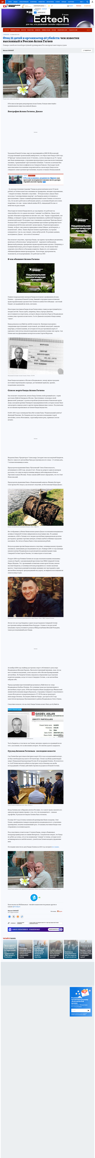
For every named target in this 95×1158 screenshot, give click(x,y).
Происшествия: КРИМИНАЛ (20, 923)
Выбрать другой (41, 12)
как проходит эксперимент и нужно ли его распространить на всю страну (42, 180)
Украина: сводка (46, 30)
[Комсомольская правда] (11, 5)
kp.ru (60, 911)
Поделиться (87, 50)
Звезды (64, 2)
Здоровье (71, 2)
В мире (58, 2)
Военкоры (37, 30)
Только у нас (30, 30)
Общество (41, 2)
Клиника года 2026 (15, 30)
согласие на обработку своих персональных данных (79, 1014)
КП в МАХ (54, 30)
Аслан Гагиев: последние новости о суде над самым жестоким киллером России (44, 923)
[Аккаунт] (92, 2)
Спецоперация (23, 2)
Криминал (13, 923)
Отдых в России (73, 30)
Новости (23, 30)
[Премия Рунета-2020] (25, 6)
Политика (33, 2)
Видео (16, 2)
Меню (2, 2)
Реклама (78, 6)
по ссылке (55, 847)
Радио (71, 6)
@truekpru (16, 907)
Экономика (50, 2)
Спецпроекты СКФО (62, 30)
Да (35, 12)
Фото (10, 2)
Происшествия (6, 34)
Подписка (87, 6)
